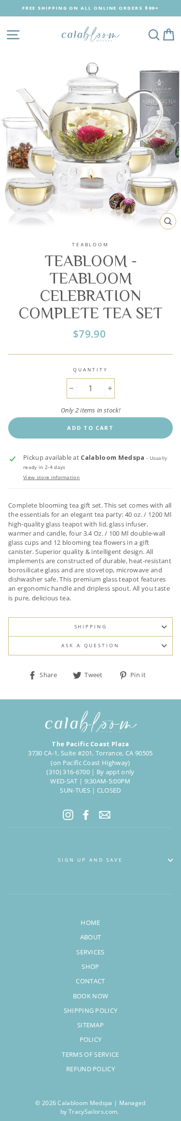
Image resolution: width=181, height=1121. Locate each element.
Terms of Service (90, 1054)
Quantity (90, 370)
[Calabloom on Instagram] (68, 814)
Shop (90, 966)
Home (90, 922)
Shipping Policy (91, 1010)
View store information (51, 477)
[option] (90, 8)
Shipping (90, 627)
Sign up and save (90, 860)
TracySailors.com (93, 1111)
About (90, 937)
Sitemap (90, 1025)
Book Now (91, 996)
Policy (91, 1039)
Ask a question (90, 645)
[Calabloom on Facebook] (86, 814)
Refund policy (90, 1068)
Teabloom (90, 244)
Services (90, 952)
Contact (90, 981)
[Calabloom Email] (104, 814)
